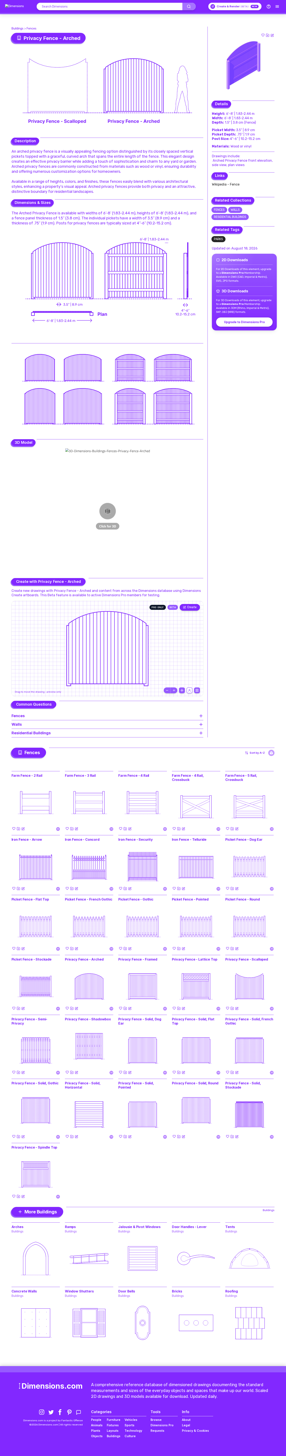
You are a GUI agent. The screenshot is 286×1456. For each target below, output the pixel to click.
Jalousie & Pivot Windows (139, 1227)
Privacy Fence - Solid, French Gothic (249, 1021)
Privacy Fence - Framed (137, 959)
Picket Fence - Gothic (135, 899)
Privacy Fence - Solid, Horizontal (82, 1085)
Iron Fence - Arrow (27, 839)
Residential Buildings (230, 217)
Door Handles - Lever (189, 1227)
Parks (218, 239)
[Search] (189, 6)
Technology (133, 1430)
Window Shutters (79, 1291)
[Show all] (182, 690)
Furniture (113, 1419)
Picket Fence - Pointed (190, 899)
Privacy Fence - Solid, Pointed (136, 1085)
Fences (31, 28)
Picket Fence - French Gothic (88, 899)
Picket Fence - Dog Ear (243, 839)
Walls (235, 210)
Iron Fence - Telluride (189, 839)
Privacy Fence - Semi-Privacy (30, 1021)
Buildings (17, 28)
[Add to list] (267, 35)
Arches (17, 1227)
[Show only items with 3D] (271, 753)
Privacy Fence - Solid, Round (195, 1083)
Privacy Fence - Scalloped (246, 959)
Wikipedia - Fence (226, 184)
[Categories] (277, 6)
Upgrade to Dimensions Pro (244, 322)
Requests (157, 1430)
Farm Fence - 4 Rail (133, 775)
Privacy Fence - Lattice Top (194, 959)
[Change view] (197, 690)
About (186, 1419)
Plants (95, 1430)
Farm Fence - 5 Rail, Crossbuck (241, 777)
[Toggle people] (189, 690)
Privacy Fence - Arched (84, 959)
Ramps (70, 1227)
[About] (268, 6)
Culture (130, 1436)
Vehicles (131, 1419)
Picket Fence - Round (242, 899)
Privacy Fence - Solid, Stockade (243, 1085)
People (96, 1419)
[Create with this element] (272, 35)
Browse (156, 1419)
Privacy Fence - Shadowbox (88, 1019)
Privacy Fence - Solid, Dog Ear (139, 1021)
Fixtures (113, 1425)
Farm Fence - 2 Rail (27, 775)
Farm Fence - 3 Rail (80, 775)
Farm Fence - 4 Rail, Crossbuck (188, 777)
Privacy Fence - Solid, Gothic (35, 1083)
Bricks (177, 1291)
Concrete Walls (24, 1291)
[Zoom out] (167, 690)
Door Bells (126, 1291)
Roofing (231, 1291)
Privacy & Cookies (195, 1430)
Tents (230, 1227)
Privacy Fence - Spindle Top (34, 1147)
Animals (97, 1425)
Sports (129, 1425)
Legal (186, 1425)
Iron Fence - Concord (82, 839)
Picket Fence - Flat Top (30, 899)
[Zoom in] (174, 690)
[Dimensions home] (14, 6)
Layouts (113, 1430)
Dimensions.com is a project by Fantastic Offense (53, 1420)
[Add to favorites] (263, 35)
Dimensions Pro (162, 1425)
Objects (97, 1436)
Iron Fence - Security (135, 839)
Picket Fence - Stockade (32, 959)
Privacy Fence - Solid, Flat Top (193, 1021)
